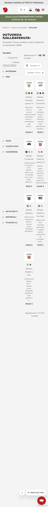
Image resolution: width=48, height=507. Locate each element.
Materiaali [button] (11, 217)
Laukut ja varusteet (19, 27)
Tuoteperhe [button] (12, 152)
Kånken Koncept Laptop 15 (29, 100)
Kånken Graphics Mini (29, 272)
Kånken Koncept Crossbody (40, 100)
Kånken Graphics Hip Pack (40, 213)
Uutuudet (33, 27)
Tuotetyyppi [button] (12, 146)
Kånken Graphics (29, 211)
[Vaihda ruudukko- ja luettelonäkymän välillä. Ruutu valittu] (42, 55)
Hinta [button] (8, 141)
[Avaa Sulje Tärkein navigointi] (43, 9)
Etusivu (6, 27)
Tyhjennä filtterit (9, 65)
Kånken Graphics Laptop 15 (40, 159)
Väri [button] (8, 77)
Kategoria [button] (11, 71)
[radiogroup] (29, 93)
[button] (36, 10)
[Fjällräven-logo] (10, 10)
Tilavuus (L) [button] (12, 222)
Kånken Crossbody (28, 157)
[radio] (26, 93)
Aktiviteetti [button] (12, 211)
